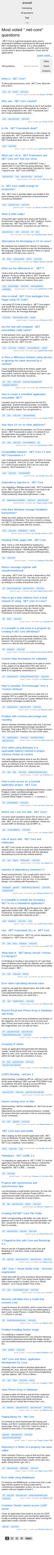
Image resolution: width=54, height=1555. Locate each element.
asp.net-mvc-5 (13, 1032)
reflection (24, 1468)
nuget (32, 317)
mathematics (12, 737)
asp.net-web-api (14, 588)
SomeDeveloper (41, 235)
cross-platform (37, 286)
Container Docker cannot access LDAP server (24, 1507)
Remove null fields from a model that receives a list (23, 1301)
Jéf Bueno (43, 320)
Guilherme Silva (43, 561)
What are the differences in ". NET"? (23, 268)
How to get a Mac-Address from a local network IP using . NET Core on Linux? (24, 599)
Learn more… (44, 55)
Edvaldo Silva (44, 476)
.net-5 (44, 348)
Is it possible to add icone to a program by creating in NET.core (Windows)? (26, 630)
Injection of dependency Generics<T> (23, 869)
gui (4, 830)
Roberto (47, 863)
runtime (21, 348)
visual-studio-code (20, 317)
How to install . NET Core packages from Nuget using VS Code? (25, 298)
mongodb (6, 887)
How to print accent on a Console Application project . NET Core (21, 783)
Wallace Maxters (39, 262)
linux (9, 259)
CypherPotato (42, 149)
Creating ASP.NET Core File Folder (22, 1213)
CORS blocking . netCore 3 (17, 1074)
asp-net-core (8, 741)
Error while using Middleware (18, 1477)
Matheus (46, 679)
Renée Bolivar (44, 1234)
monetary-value (37, 737)
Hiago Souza (43, 1471)
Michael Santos (44, 1529)
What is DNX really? (13, 214)
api (8, 1204)
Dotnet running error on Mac (18, 1101)
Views (46, 66)
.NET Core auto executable (17, 1130)
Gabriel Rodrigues (42, 1353)
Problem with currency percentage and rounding (24, 718)
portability (7, 289)
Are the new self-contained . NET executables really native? (21, 328)
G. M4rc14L (44, 179)
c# (4, 259)
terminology (13, 286)
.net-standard (24, 473)
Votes (46, 61)
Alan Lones (46, 740)
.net (4, 92)
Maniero (43, 95)
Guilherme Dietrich (43, 893)
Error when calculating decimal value (23, 983)
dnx (37, 232)
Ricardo (44, 710)
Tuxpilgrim (44, 1383)
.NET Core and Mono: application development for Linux (21, 1361)
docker (11, 1350)
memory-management (32, 382)
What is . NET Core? (14, 78)
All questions (27, 13)
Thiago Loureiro (42, 503)
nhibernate (24, 860)
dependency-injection (16, 500)
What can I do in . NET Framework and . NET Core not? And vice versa (25, 157)
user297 (46, 946)
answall (27, 2)
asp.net (23, 1231)
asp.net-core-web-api (11, 1065)
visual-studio (19, 259)
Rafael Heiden (44, 1124)
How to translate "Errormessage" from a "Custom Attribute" (25, 687)
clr (9, 92)
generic (16, 887)
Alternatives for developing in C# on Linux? (26, 241)
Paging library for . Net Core (18, 1416)
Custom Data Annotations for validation (24, 658)
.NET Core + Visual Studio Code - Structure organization (27, 1270)
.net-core (24, 92)
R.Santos (46, 775)
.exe (30, 921)
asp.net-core (13, 119)
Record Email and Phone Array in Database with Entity (27, 1012)
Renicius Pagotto (43, 1207)
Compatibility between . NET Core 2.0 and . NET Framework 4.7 (27, 453)
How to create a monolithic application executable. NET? (24, 396)
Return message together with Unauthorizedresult (19, 569)
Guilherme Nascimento (38, 652)
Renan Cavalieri (42, 207)
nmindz (45, 122)
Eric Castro (46, 805)
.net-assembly (29, 415)
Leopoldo (46, 622)
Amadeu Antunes (41, 533)
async (15, 860)
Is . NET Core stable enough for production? (20, 187)
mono (15, 92)
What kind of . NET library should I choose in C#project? (26, 954)
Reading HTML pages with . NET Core (24, 540)
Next (28, 1538)
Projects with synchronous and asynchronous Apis (19, 1184)
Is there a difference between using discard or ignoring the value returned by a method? (27, 360)
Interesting (27, 8)
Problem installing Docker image (20, 1329)
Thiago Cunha (42, 1440)
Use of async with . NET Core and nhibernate (21, 841)
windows (10, 649)
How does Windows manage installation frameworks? (25, 511)
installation (22, 531)
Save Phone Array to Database (20, 1389)
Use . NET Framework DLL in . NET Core (26, 930)
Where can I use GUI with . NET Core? (24, 812)
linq (14, 772)
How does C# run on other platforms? (23, 424)
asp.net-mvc (8, 177)
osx (8, 1122)
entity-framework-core (29, 676)
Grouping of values (13, 1044)
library (25, 974)
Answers (46, 71)
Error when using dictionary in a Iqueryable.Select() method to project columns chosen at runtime (23, 751)
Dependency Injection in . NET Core (22, 482)
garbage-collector (10, 385)
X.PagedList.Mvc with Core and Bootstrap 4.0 (26, 1242)
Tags (27, 18)
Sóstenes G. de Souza (40, 1176)
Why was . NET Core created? (19, 101)
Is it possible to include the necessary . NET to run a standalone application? (24, 901)
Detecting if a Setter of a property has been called (27, 1449)
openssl (16, 1122)
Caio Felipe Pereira (40, 591)
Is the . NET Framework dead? (19, 128)
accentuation (12, 803)
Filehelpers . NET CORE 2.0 (18, 1155)
